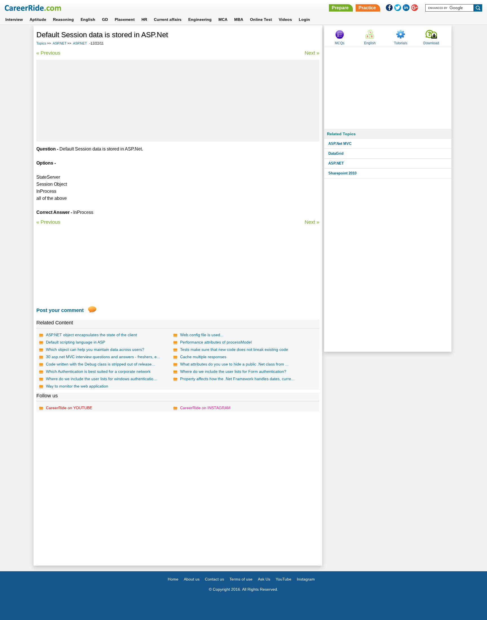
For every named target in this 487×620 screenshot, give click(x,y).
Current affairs (167, 19)
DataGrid (336, 153)
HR (144, 19)
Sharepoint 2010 (342, 173)
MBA (238, 19)
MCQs (339, 43)
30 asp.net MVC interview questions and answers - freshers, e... (103, 357)
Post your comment (60, 310)
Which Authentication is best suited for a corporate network (98, 371)
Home (173, 579)
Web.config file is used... (201, 335)
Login (304, 19)
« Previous (48, 53)
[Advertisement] (177, 100)
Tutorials (400, 43)
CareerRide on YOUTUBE (69, 408)
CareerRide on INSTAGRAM (205, 408)
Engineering (200, 19)
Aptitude (38, 19)
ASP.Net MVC (339, 143)
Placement (125, 19)
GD (105, 19)
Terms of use (241, 579)
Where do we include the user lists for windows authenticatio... (101, 379)
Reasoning (63, 19)
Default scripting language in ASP (75, 342)
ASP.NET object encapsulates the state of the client (91, 335)
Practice (367, 7)
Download (431, 43)
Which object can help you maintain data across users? (95, 349)
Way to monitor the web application (77, 386)
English (88, 19)
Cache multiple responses (203, 357)
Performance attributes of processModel (216, 342)
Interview (14, 19)
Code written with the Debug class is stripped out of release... (100, 364)
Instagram (306, 579)
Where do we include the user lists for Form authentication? (233, 371)
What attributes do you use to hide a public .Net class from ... (234, 364)
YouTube (283, 579)
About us (192, 579)
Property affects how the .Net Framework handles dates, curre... (237, 379)
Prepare (340, 7)
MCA (222, 19)
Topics (41, 43)
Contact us (214, 579)
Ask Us (264, 579)
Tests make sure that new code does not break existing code (234, 349)
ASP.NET (60, 43)
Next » (312, 53)
